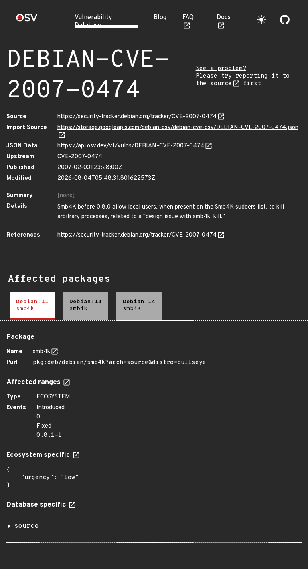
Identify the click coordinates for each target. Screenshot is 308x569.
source (26, 526)
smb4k (41, 352)
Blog (160, 18)
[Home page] (27, 20)
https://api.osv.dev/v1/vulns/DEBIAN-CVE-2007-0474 (130, 146)
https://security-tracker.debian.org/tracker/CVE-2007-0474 (137, 117)
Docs (224, 18)
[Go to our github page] (285, 19)
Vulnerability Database (93, 22)
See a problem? (221, 68)
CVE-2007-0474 (79, 157)
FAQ (188, 18)
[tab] (32, 306)
